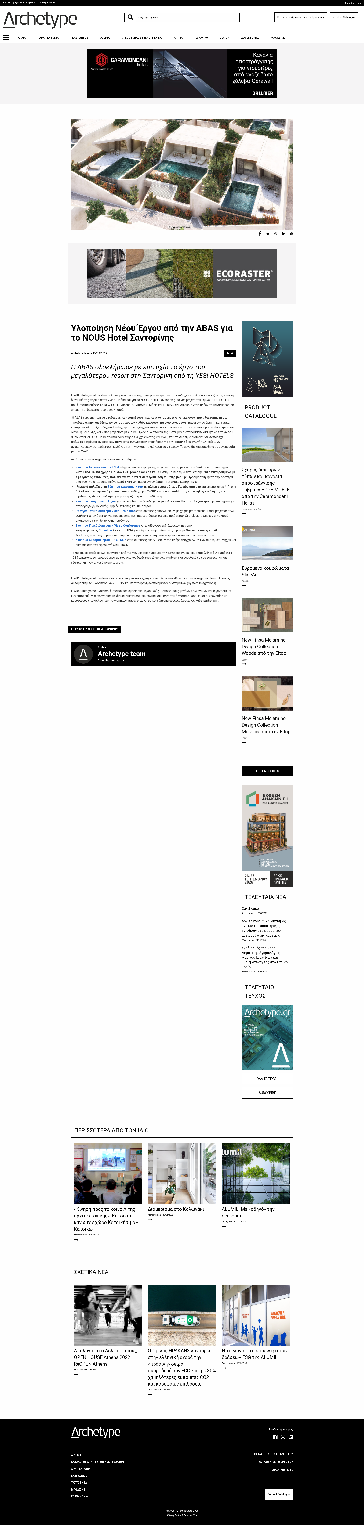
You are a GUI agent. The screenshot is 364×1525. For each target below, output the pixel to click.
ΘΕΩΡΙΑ (105, 37)
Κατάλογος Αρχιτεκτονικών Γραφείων (300, 17)
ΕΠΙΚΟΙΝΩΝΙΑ (79, 1496)
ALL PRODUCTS (267, 771)
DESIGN (224, 37)
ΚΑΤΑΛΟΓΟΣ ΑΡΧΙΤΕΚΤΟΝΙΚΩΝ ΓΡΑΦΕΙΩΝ (97, 1461)
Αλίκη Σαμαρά (248, 940)
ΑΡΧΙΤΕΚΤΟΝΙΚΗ (49, 37)
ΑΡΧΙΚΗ (22, 37)
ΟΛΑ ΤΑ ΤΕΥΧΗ (267, 1079)
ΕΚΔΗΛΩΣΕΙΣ (80, 37)
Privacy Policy (174, 1515)
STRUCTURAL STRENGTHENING (141, 37)
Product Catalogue (344, 17)
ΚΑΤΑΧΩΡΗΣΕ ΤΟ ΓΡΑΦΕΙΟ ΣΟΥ (273, 1454)
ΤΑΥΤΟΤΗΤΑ (79, 1482)
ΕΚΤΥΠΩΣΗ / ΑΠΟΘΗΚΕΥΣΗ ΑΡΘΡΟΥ (94, 629)
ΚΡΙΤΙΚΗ (179, 37)
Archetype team (248, 913)
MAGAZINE (278, 37)
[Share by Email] (291, 233)
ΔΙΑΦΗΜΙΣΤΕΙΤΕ (282, 1469)
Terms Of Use (190, 1515)
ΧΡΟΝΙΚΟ (202, 37)
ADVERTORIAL (250, 37)
